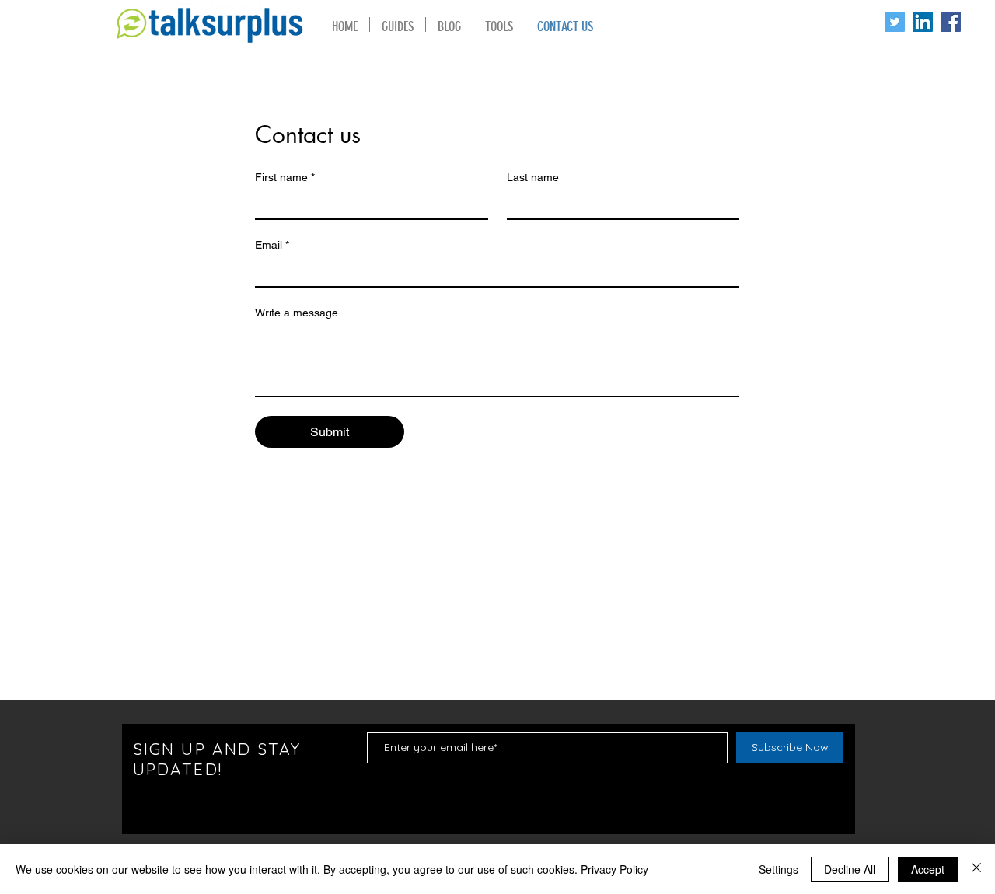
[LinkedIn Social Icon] (923, 22)
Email (272, 245)
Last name (533, 177)
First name (285, 177)
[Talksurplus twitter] (895, 22)
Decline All (849, 869)
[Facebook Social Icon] (951, 22)
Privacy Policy (614, 869)
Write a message (296, 312)
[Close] (976, 869)
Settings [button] (778, 869)
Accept (927, 869)
